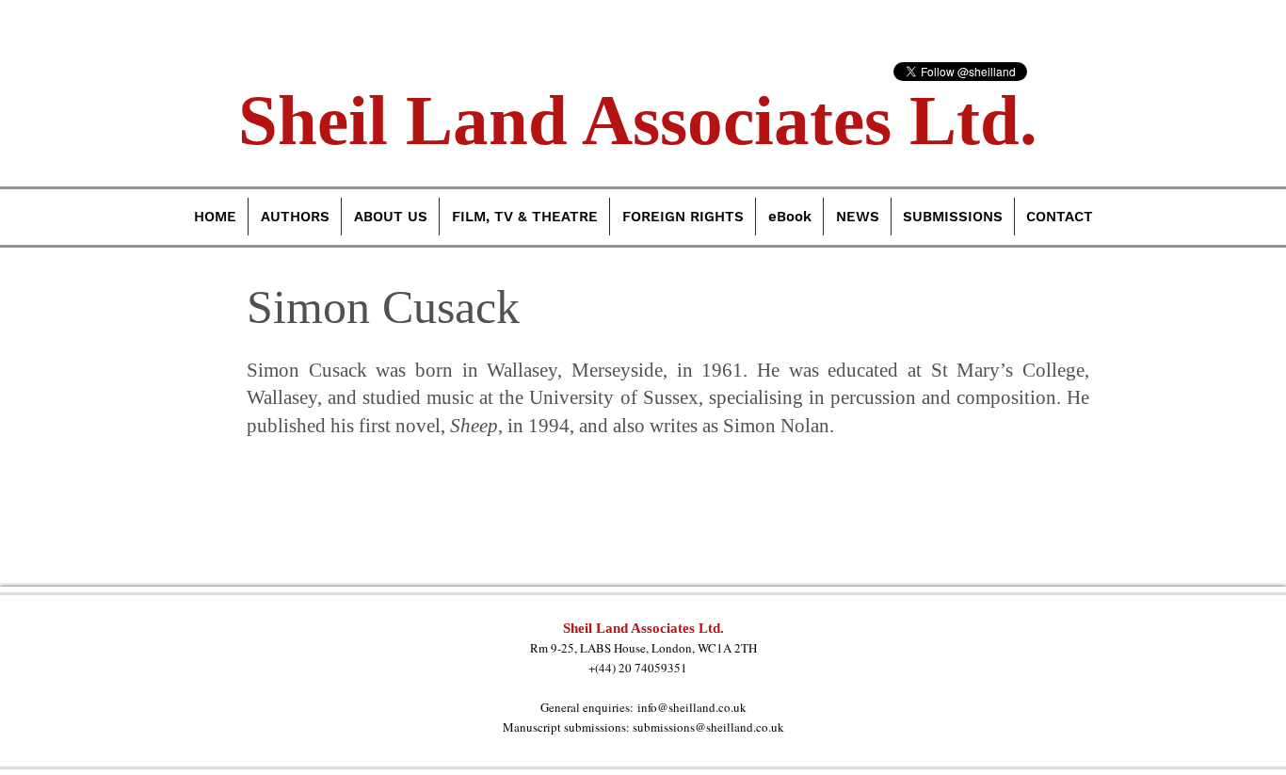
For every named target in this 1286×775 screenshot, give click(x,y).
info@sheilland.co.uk (692, 707)
